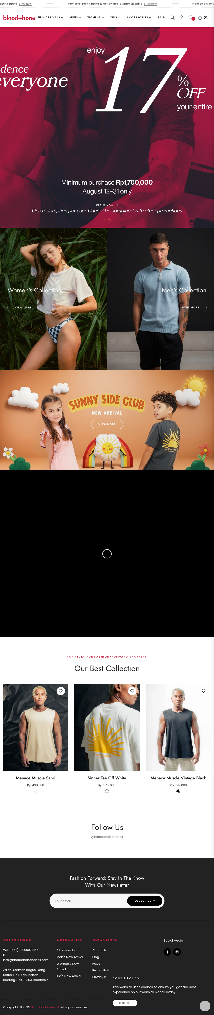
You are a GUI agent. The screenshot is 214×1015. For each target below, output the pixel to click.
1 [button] (104, 219)
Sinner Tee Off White (107, 778)
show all (107, 804)
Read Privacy (165, 992)
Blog (95, 957)
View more (23, 307)
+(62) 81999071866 (20, 950)
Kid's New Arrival (69, 976)
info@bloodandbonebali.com (25, 957)
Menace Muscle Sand (35, 778)
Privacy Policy (102, 977)
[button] (172, 17)
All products (66, 950)
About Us (99, 950)
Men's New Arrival (70, 957)
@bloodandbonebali (107, 836)
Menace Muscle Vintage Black (178, 778)
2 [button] (109, 219)
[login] (181, 17)
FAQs (96, 963)
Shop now (102, 3)
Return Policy (102, 970)
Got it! (125, 1003)
